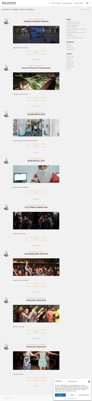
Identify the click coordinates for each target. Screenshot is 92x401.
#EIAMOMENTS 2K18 (36, 114)
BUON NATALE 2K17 (36, 161)
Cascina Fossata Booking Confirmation (75, 32)
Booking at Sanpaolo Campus (73, 23)
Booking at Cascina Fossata (73, 21)
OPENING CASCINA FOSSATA (36, 21)
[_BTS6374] (36, 81)
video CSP (31, 112)
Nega (72, 395)
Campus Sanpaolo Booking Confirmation (76, 28)
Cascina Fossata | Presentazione (36, 68)
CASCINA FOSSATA (71, 30)
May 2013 (68, 68)
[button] (89, 381)
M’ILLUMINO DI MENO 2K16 (36, 207)
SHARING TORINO (71, 36)
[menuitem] (48, 3)
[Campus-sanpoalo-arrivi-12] (36, 127)
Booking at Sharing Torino (72, 25)
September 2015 (70, 66)
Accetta (60, 395)
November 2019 (70, 56)
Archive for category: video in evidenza (18, 9)
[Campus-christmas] (36, 174)
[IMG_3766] (36, 360)
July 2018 (68, 59)
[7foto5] (36, 34)
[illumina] (36, 220)
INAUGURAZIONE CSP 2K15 (36, 254)
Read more (36, 52)
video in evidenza (38, 19)
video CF (31, 19)
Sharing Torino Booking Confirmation (75, 37)
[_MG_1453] (36, 267)
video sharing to (41, 205)
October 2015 (69, 65)
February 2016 (69, 63)
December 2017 (70, 61)
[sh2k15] (36, 313)
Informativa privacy (72, 398)
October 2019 (69, 57)
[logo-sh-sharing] (9, 3)
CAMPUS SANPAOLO (71, 27)
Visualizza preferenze (84, 395)
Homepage (69, 34)
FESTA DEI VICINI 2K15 (36, 300)
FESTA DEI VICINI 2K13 (36, 347)
